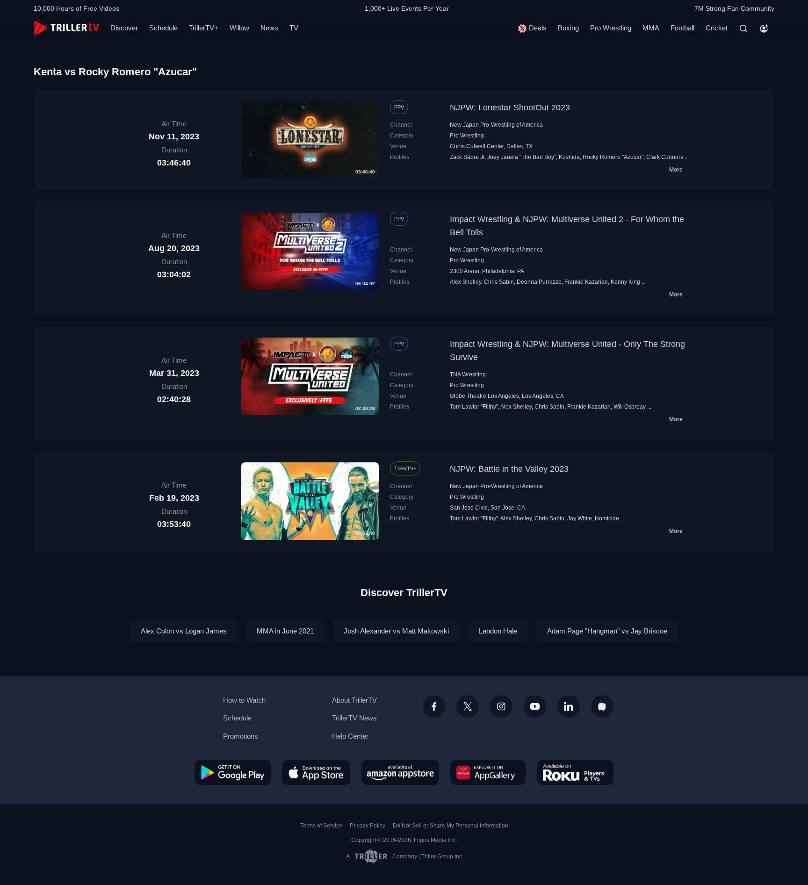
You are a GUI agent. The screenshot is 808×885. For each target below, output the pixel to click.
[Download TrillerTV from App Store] (316, 772)
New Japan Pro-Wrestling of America (496, 125)
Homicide (607, 518)
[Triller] (602, 706)
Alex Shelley (465, 282)
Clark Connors (664, 157)
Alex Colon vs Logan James (184, 631)
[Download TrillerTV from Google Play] (233, 772)
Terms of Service (321, 825)
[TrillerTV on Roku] (575, 772)
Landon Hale (498, 631)
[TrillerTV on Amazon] (400, 772)
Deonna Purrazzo (539, 282)
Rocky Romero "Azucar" (613, 157)
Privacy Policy (367, 825)
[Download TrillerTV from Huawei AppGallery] (488, 772)
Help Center (350, 736)
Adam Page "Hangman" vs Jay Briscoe (607, 631)
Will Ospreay (629, 406)
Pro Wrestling (610, 28)
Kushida (569, 157)
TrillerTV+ (203, 28)
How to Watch (244, 700)
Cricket (717, 28)
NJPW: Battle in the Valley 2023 (509, 469)
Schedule (163, 28)
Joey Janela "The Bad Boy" (521, 157)
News (269, 28)
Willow (239, 28)
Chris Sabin (499, 282)
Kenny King (625, 282)
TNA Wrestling (468, 374)
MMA (650, 28)
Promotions (240, 736)
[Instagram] (501, 706)
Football (682, 28)
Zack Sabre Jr (467, 157)
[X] (467, 706)
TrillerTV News (354, 718)
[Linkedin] (568, 706)
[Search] (743, 28)
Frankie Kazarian (586, 282)
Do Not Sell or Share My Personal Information (450, 825)
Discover (124, 28)
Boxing (568, 28)
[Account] (764, 28)
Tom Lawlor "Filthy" (474, 406)
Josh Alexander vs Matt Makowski (396, 631)
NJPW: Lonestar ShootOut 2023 (510, 107)
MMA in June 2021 (285, 631)
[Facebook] (434, 706)
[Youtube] (535, 706)
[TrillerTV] (66, 28)
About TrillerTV (354, 700)
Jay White (579, 518)
